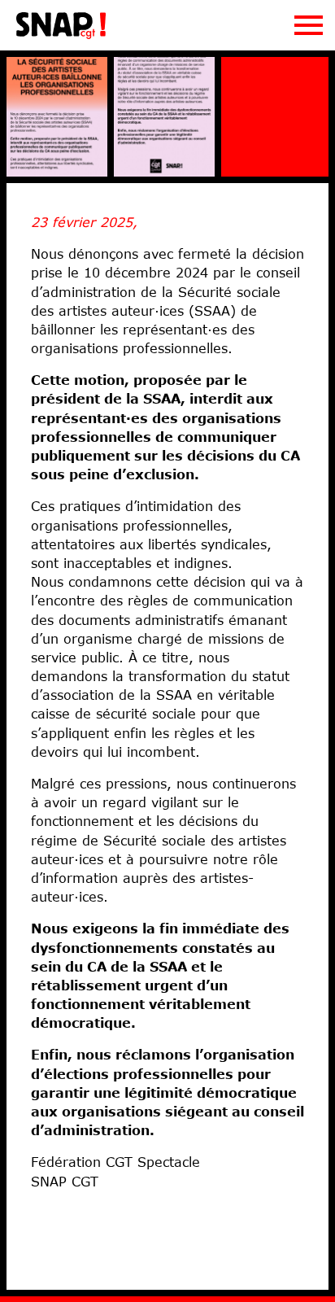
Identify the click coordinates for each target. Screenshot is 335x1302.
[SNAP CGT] (61, 35)
